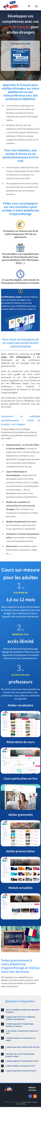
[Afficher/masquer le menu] (36, 6)
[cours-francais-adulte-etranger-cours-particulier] (20, 748)
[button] (20, 1010)
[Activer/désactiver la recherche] (29, 6)
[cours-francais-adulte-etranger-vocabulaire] (20, 712)
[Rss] (35, 1096)
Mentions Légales (26, 1102)
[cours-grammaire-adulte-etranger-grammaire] (20, 821)
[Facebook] (30, 1096)
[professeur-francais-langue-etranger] (20, 785)
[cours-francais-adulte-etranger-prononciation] (20, 858)
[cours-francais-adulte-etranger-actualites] (20, 894)
